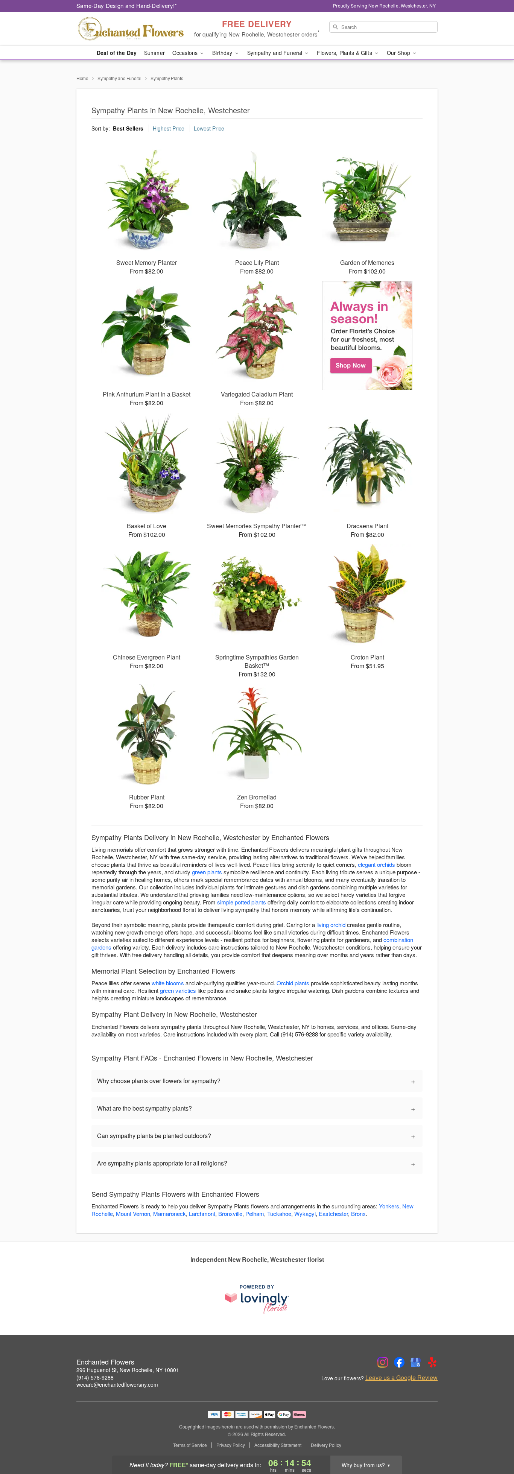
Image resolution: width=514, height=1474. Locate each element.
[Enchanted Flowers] (130, 29)
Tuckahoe (279, 1213)
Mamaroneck (169, 1213)
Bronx (358, 1213)
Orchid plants (293, 983)
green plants (207, 872)
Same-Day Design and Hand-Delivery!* (126, 5)
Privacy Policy (230, 1445)
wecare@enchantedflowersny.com (117, 1384)
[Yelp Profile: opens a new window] (432, 1362)
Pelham (254, 1213)
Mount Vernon (133, 1213)
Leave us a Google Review (401, 1378)
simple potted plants (241, 902)
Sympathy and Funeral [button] (275, 52)
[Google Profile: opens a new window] (416, 1362)
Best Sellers (128, 128)
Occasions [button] (185, 52)
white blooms (168, 983)
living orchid (330, 924)
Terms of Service (190, 1445)
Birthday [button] (223, 52)
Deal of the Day (117, 52)
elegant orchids (376, 864)
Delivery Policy (326, 1445)
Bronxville (230, 1213)
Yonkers (389, 1206)
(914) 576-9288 (95, 1377)
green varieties (178, 990)
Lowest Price (209, 128)
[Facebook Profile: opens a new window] (399, 1362)
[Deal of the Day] (367, 335)
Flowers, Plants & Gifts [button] (345, 52)
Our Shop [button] (399, 52)
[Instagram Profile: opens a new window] (382, 1362)
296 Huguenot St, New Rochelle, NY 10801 (127, 1370)
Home (82, 78)
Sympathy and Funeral (119, 78)
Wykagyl (305, 1213)
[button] (494, 1442)
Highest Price (168, 128)
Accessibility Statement (277, 1445)
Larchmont (202, 1213)
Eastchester (333, 1213)
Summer (154, 52)
